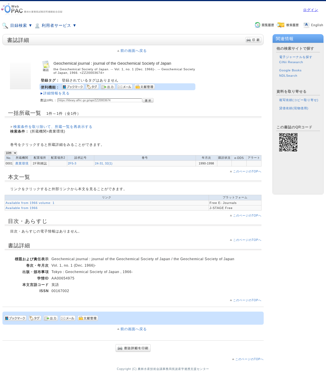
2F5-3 (72, 163)
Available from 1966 (22, 208)
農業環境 (22, 163)
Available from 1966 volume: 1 (30, 203)
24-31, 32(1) (103, 163)
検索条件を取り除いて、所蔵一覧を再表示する (52, 127)
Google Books (290, 70)
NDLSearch (288, 75)
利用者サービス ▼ (58, 25)
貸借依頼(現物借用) (293, 108)
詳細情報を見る (56, 93)
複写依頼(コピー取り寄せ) (298, 100)
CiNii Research (291, 62)
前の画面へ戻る (133, 51)
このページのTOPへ (247, 171)
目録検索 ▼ (21, 25)
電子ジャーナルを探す (295, 57)
